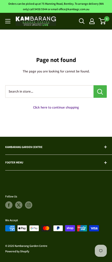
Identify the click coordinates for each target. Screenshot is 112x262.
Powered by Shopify (17, 251)
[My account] (92, 21)
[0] (102, 21)
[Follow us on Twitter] (18, 205)
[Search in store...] (100, 91)
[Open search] (82, 21)
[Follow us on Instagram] (28, 205)
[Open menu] (7, 21)
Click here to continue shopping (56, 107)
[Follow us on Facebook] (9, 205)
